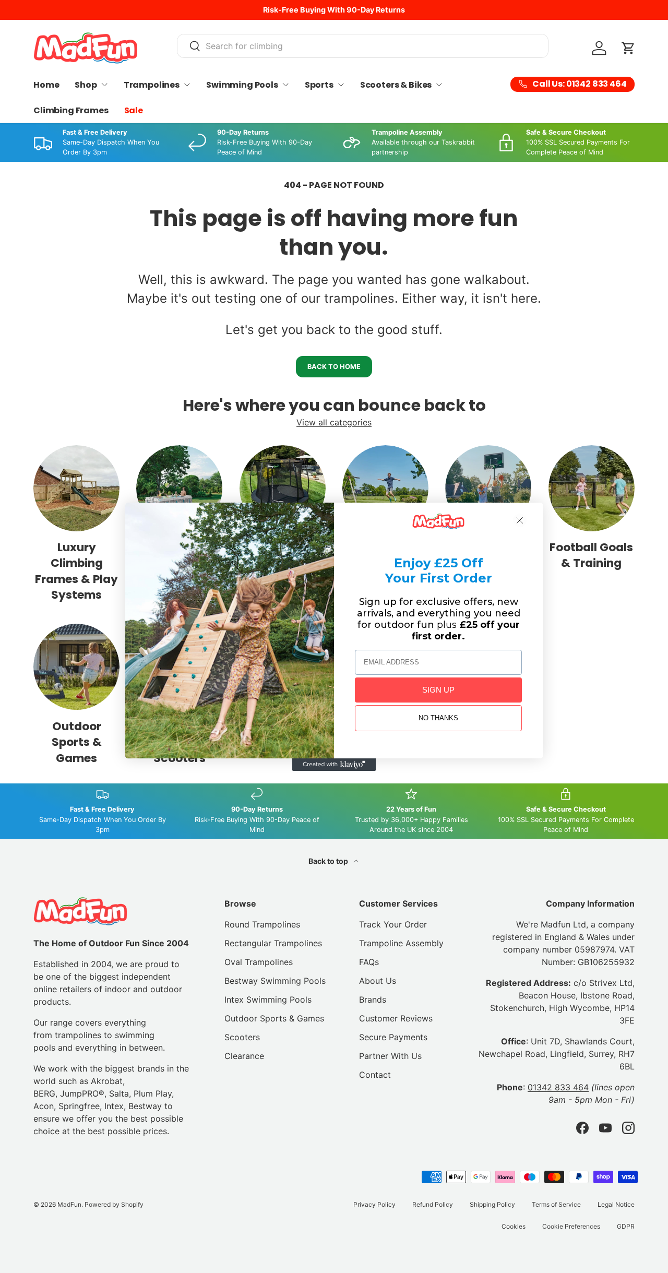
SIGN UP (438, 689)
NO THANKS (438, 718)
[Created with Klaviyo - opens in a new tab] (334, 764)
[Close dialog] (519, 520)
